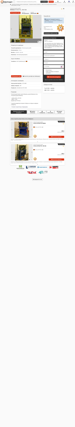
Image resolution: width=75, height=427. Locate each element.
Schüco (20, 50)
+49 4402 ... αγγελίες (50, 88)
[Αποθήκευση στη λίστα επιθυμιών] (61, 9)
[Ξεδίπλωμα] (37, 142)
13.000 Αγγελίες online (48, 29)
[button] (73, 2)
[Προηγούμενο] (11, 29)
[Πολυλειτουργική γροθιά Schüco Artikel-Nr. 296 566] (22, 152)
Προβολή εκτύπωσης (32, 112)
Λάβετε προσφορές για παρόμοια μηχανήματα (52, 72)
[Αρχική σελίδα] (10, 4)
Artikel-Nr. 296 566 (19, 52)
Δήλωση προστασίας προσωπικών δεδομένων (54, 79)
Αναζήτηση (44, 1)
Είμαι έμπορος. (49, 70)
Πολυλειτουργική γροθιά (26, 48)
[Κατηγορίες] (14, 2)
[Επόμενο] (40, 29)
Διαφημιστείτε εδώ (38, 179)
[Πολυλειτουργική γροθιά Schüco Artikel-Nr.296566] (22, 130)
